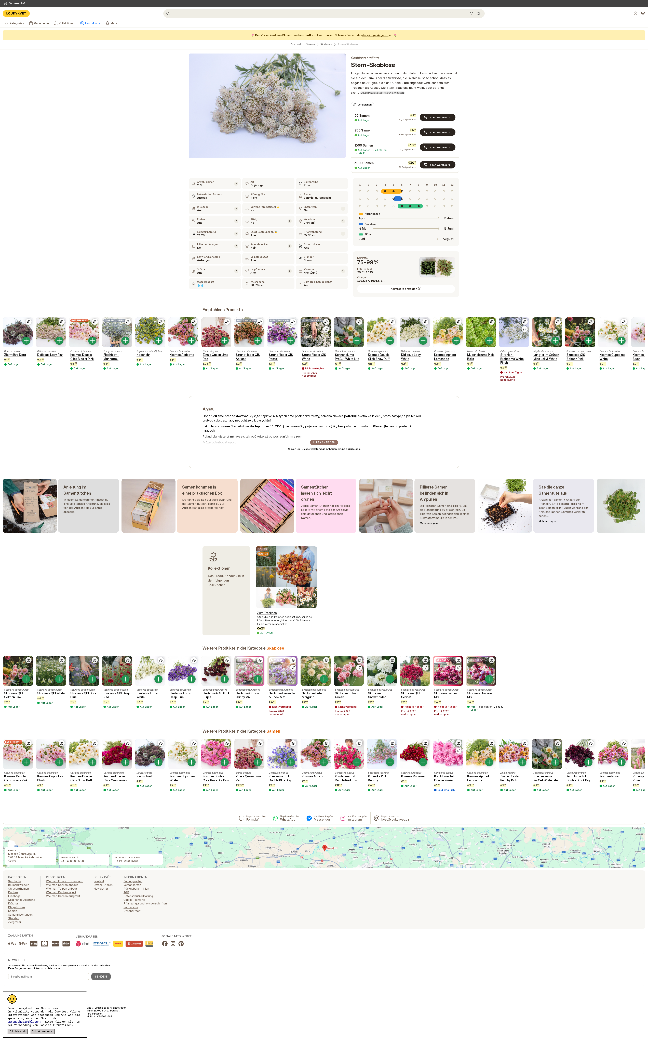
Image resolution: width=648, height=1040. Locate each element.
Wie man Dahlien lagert (61, 892)
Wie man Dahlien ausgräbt (63, 896)
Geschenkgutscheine (21, 899)
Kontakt (99, 881)
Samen (310, 44)
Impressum (131, 907)
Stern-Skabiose (348, 44)
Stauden (13, 918)
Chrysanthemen (18, 888)
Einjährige (14, 896)
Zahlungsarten (133, 881)
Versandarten (132, 885)
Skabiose (326, 44)
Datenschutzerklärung (24, 1021)
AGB (126, 892)
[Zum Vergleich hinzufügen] (28, 322)
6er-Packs (14, 881)
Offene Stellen (103, 885)
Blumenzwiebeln (18, 885)
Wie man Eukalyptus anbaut (64, 881)
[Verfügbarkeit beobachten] (326, 329)
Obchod (295, 44)
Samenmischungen (20, 914)
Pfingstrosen (16, 907)
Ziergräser (14, 922)
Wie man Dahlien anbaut (62, 885)
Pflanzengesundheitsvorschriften (145, 903)
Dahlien (13, 892)
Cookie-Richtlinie (134, 899)
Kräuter (13, 903)
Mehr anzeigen (429, 523)
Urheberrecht (133, 911)
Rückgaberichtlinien (136, 888)
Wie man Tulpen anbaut (61, 888)
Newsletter (101, 888)
